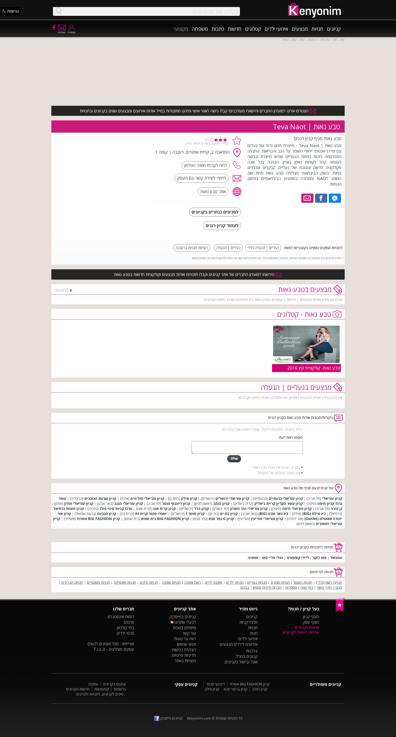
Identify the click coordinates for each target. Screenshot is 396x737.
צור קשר (189, 633)
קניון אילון (189, 498)
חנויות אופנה (171, 582)
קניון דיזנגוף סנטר (176, 503)
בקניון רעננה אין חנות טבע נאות (276, 467)
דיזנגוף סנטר (215, 684)
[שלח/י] (234, 458)
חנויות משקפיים (98, 582)
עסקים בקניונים (114, 684)
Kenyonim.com (199, 718)
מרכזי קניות (248, 622)
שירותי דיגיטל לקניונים (301, 632)
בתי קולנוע (125, 627)
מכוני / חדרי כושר (329, 587)
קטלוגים (253, 28)
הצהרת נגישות (184, 649)
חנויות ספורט (280, 582)
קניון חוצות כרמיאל (68, 508)
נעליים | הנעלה (228, 247)
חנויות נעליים (257, 582)
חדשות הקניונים (78, 689)
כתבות (218, 28)
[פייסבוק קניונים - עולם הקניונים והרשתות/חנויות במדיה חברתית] (53, 27)
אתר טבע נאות (213, 191)
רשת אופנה (192, 582)
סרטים (129, 622)
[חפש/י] (58, 11)
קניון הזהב (221, 503)
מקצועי (181, 28)
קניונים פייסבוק (170, 718)
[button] (10, 11)
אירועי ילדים (276, 28)
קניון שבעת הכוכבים (100, 498)
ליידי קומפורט (298, 557)
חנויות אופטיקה (125, 582)
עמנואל (336, 557)
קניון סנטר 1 (195, 513)
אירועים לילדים (246, 644)
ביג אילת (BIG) (314, 513)
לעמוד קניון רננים (222, 225)
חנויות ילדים (235, 582)
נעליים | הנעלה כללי (263, 247)
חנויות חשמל (302, 582)
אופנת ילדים (213, 582)
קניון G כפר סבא (221, 518)
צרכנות (252, 651)
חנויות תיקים (149, 582)
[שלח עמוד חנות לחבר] (307, 197)
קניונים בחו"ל (247, 656)
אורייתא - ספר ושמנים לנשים (111, 643)
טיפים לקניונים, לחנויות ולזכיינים (100, 694)
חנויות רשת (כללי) (329, 582)
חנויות (317, 28)
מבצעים (300, 28)
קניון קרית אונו (164, 508)
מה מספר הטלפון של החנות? (279, 472)
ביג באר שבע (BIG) (273, 513)
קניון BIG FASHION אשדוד (98, 518)
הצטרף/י (62, 32)
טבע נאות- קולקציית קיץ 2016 (313, 368)
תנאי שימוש (186, 644)
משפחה (200, 28)
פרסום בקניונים (307, 627)
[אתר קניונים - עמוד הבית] (340, 610)
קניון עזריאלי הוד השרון (249, 508)
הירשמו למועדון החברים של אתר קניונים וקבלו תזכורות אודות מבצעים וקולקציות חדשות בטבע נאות (194, 274)
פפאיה (253, 557)
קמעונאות (101, 689)
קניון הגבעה (106, 513)
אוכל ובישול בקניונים (241, 662)
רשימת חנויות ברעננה (192, 247)
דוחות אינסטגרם (121, 616)
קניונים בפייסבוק (182, 616)
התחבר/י (71, 32)
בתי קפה (306, 587)
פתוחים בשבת (184, 627)
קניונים (334, 28)
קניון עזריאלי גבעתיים (286, 498)
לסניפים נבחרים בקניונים (215, 212)
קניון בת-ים (229, 513)
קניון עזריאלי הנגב (128, 503)
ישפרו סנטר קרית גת (151, 513)
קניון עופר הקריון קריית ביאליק (278, 503)
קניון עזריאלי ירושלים (232, 498)
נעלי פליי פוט (272, 557)
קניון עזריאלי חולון (78, 503)
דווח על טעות (185, 638)
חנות (254, 633)
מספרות (291, 587)
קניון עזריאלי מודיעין (267, 518)
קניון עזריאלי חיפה (297, 508)
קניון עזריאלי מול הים (147, 498)
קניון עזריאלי (332, 498)
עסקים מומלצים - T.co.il (114, 649)
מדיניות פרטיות (184, 655)
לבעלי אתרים (184, 622)
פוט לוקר (320, 557)
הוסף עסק (311, 622)
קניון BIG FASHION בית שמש (165, 518)
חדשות (235, 28)
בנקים (244, 587)
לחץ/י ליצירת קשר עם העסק (201, 178)
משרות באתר (185, 660)
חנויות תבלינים (72, 582)
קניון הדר (201, 508)
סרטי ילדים (125, 633)
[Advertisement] (111, 164)
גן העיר (336, 508)
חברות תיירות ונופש (267, 587)
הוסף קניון (311, 616)
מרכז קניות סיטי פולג (115, 508)
